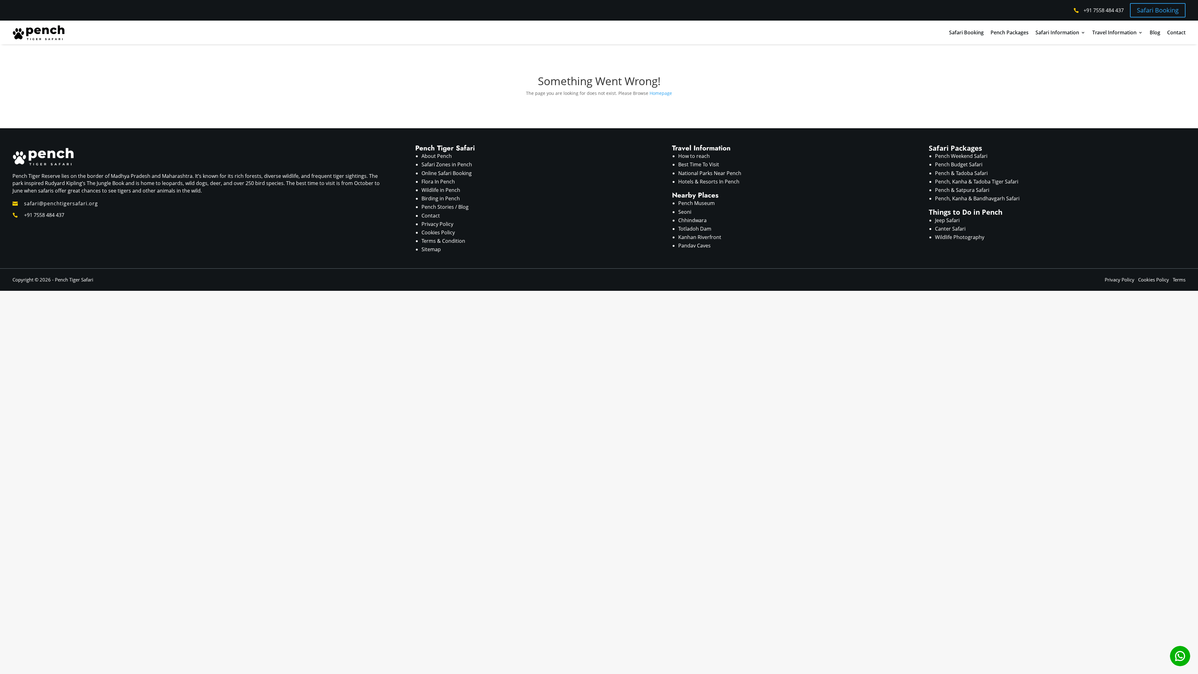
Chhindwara (692, 220)
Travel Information (1114, 32)
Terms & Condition (443, 240)
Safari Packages (955, 148)
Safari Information (1057, 32)
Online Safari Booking (446, 173)
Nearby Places (695, 195)
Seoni (684, 211)
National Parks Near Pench (709, 173)
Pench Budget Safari (958, 164)
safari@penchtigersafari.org (61, 203)
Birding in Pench (440, 198)
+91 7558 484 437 (1104, 10)
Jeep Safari (947, 220)
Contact (1176, 32)
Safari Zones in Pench (446, 164)
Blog (1155, 32)
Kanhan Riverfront (699, 237)
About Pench (436, 156)
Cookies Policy (438, 232)
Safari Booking (1158, 10)
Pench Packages (1010, 32)
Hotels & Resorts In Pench (708, 181)
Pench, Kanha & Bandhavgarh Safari (977, 198)
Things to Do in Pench (965, 212)
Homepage (661, 93)
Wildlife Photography (959, 237)
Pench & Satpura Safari (962, 190)
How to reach (694, 156)
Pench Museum (696, 203)
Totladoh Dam (694, 228)
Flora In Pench (438, 181)
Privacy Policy (437, 224)
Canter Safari (950, 228)
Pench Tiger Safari (74, 279)
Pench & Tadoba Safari (961, 173)
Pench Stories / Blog (445, 206)
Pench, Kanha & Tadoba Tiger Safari (976, 181)
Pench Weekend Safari (961, 156)
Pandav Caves (694, 245)
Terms (1179, 279)
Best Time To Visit (698, 164)
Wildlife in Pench (440, 190)
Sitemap (431, 249)
